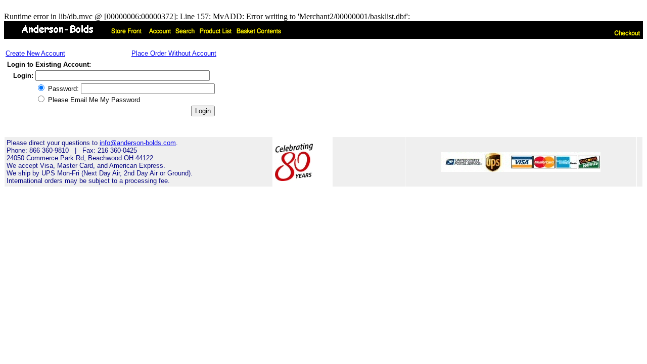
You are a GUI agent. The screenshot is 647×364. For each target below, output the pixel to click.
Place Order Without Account (173, 53)
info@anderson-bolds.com (138, 143)
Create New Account (35, 53)
